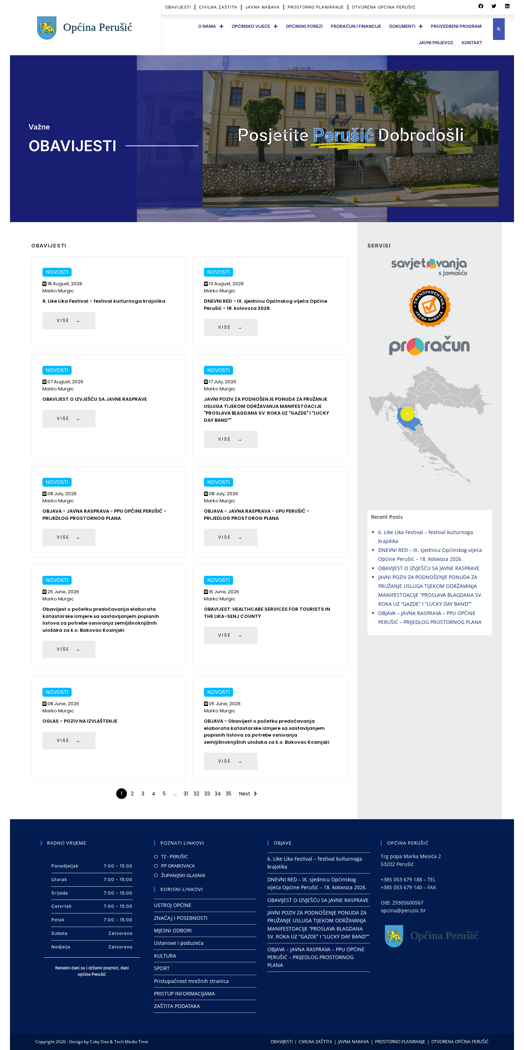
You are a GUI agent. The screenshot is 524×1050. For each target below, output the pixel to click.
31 (186, 793)
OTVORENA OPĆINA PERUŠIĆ (384, 7)
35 (228, 793)
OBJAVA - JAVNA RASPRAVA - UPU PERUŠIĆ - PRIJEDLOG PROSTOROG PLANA (256, 515)
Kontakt (472, 42)
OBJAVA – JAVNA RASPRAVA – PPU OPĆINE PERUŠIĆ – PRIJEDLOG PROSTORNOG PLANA (316, 957)
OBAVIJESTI (178, 7)
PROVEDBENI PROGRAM (456, 26)
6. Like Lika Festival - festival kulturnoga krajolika (103, 301)
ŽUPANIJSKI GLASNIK (183, 875)
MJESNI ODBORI (173, 930)
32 (196, 793)
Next (244, 793)
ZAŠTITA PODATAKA (177, 1006)
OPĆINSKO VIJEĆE (251, 26)
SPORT (162, 968)
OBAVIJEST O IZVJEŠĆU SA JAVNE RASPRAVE (94, 399)
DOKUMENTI (402, 26)
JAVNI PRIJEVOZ (435, 42)
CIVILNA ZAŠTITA (218, 7)
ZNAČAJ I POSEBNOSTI (180, 918)
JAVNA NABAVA (262, 7)
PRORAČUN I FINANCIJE (356, 26)
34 (218, 793)
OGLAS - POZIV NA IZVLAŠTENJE (79, 721)
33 (207, 793)
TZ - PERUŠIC (174, 856)
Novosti (57, 272)
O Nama (207, 26)
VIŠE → (69, 320)
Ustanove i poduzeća (179, 942)
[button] (480, 6)
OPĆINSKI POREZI (304, 26)
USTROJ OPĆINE (172, 905)
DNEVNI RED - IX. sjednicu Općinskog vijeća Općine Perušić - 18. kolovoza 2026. (265, 305)
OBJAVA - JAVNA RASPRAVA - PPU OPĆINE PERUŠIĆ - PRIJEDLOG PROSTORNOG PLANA (104, 515)
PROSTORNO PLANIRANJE (316, 7)
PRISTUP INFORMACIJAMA (184, 993)
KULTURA (165, 955)
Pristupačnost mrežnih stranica (191, 981)
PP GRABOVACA (178, 865)
